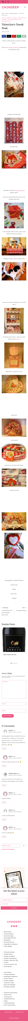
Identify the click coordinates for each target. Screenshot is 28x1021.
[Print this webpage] (24, 36)
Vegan (6, 1001)
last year (17, 339)
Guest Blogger (8, 946)
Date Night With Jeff (10, 938)
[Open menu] (25, 7)
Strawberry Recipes (9, 986)
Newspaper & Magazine (10, 976)
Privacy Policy (8, 1012)
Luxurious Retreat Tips (14, 19)
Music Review (7, 972)
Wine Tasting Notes (9, 1005)
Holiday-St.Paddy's (9, 956)
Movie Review (8, 966)
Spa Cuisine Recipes (9, 984)
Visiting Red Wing (9, 1003)
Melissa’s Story (20, 1012)
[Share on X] (9, 36)
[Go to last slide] (3, 644)
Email (4, 710)
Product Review (8, 978)
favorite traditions (13, 47)
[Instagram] (8, 2)
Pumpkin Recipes (9, 980)
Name (4, 703)
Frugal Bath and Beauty (11, 944)
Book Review (7, 931)
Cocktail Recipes (8, 934)
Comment (5, 681)
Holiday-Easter (8, 954)
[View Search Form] (25, 2)
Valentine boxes (19, 190)
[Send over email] (19, 36)
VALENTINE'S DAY (6, 21)
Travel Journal (8, 997)
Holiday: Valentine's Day (19, 17)
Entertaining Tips (9, 942)
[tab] (12, 663)
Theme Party (7, 994)
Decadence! (7, 940)
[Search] (24, 845)
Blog (7, 13)
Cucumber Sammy (21, 609)
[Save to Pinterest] (14, 36)
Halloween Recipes (9, 952)
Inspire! (4, 19)
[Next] (24, 644)
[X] (5, 2)
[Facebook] (3, 2)
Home (3, 13)
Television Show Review (10, 992)
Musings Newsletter (9, 974)
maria (10, 810)
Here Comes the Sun (9, 654)
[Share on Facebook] (4, 36)
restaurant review (9, 982)
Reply (4, 748)
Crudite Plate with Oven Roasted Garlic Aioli (7, 611)
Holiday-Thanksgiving (10, 958)
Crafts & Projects (13, 13)
